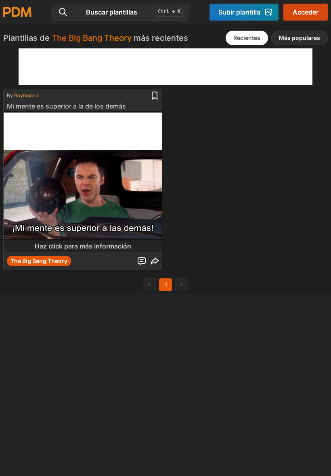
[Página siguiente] (181, 284)
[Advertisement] (165, 66)
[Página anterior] (149, 284)
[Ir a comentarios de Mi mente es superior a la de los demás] (141, 261)
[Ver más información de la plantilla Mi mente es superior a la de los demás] (83, 181)
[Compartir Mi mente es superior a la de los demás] (154, 261)
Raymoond (26, 95)
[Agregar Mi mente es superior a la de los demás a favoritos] (154, 95)
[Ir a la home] (17, 12)
